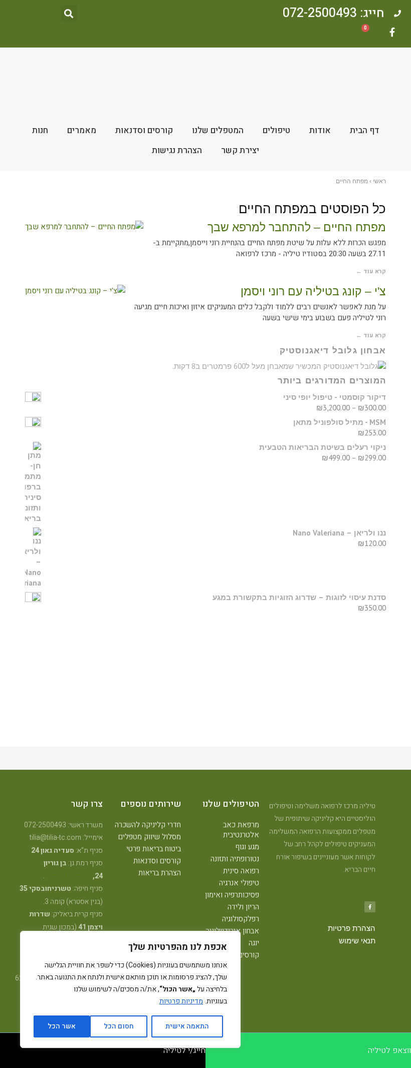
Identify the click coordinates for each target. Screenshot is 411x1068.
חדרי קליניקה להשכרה (148, 824)
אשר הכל (62, 1026)
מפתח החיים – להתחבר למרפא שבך (297, 227)
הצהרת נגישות (177, 150)
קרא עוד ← (371, 271)
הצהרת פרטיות (351, 928)
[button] (69, 13)
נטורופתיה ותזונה (235, 858)
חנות (40, 130)
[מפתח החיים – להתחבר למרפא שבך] (84, 227)
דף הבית (364, 130)
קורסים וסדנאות (144, 130)
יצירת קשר (240, 150)
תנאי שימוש (357, 940)
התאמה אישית (187, 1026)
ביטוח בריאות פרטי (153, 848)
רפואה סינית (241, 870)
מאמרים (81, 130)
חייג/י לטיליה (184, 1050)
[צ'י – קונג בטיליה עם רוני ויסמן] (75, 291)
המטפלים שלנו (218, 130)
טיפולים (276, 130)
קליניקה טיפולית (68, 876)
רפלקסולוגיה (240, 918)
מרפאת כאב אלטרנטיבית (241, 829)
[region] (130, 989)
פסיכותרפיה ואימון (232, 894)
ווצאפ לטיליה (389, 1050)
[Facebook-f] (392, 32)
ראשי (379, 181)
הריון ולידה (243, 906)
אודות (320, 130)
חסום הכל (119, 1026)
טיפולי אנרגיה (239, 882)
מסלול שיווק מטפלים (149, 836)
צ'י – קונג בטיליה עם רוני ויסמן (313, 291)
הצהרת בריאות (159, 872)
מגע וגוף (247, 846)
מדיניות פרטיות (181, 1001)
